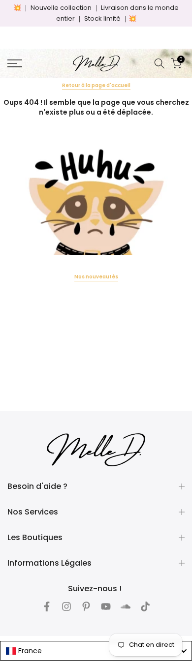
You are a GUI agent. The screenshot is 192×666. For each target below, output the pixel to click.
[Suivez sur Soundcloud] (125, 606)
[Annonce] (96, 13)
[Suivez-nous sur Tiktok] (145, 606)
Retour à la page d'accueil (96, 85)
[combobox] (96, 651)
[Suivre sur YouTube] (106, 606)
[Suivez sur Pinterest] (86, 606)
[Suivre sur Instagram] (66, 606)
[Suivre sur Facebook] (47, 606)
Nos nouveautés (96, 276)
